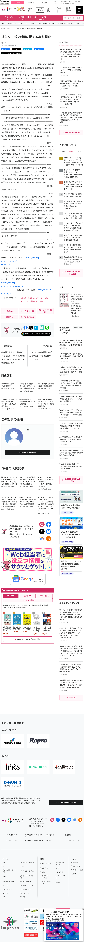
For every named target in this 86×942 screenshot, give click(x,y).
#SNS (30, 298)
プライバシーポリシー (13, 840)
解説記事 (75, 862)
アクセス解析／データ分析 (46, 23)
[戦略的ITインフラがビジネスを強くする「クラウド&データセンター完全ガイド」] (31, 910)
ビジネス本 (27, 596)
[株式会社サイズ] (64, 767)
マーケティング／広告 (15, 23)
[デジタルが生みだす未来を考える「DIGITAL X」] (31, 929)
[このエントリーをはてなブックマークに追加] (36, 328)
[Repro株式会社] (38, 741)
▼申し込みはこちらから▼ (55, 921)
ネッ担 (25, 534)
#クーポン (44, 298)
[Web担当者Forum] (12, 821)
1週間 (71, 152)
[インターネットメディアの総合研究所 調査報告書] (31, 917)
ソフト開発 (60, 1)
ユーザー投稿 (15, 29)
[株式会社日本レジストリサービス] (12, 767)
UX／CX (5, 885)
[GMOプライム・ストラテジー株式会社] (12, 783)
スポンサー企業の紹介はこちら (66, 802)
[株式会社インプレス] (10, 923)
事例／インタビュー (60, 863)
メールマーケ (25, 893)
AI (26, 23)
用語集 (74, 874)
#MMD (23, 298)
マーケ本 (10, 596)
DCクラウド (71, 1)
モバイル (5, 893)
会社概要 (48, 840)
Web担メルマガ (40, 10)
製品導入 (44, 2)
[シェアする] (26, 328)
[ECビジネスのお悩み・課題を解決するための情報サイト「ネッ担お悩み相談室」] (31, 935)
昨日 (63, 152)
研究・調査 (77, 1)
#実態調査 (33, 301)
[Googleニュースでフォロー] (75, 820)
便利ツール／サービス (46, 877)
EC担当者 (31, 2)
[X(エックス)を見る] (63, 820)
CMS (77, 23)
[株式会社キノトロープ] (38, 767)
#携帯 (41, 301)
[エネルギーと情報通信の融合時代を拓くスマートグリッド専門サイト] (31, 923)
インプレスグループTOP (72, 840)
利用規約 (68, 835)
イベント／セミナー (60, 877)
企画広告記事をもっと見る (73, 480)
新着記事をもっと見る (73, 132)
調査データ (45, 868)
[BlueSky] (48, 531)
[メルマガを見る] (52, 820)
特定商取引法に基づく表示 (35, 840)
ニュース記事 (76, 866)
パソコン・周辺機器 (27, 600)
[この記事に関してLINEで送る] (47, 328)
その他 (23, 897)
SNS (32, 23)
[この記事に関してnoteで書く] (42, 327)
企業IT (56, 1)
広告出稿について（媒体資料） (33, 836)
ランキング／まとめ (46, 883)
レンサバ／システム (27, 885)
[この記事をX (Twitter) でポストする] (31, 328)
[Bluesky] (69, 820)
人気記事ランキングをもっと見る (72, 273)
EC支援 (72, 3)
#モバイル (24, 301)
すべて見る (73, 698)
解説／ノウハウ (46, 863)
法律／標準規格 (26, 882)
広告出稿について (68, 10)
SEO (2, 23)
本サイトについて (12, 835)
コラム (43, 872)
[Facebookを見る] (58, 820)
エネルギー (57, 3)
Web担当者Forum (8, 9)
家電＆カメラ (44, 596)
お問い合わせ (50, 835)
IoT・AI (66, 1)
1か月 (79, 152)
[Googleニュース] (42, 538)
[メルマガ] (42, 524)
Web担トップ (5, 29)
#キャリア (36, 298)
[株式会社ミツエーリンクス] (12, 741)
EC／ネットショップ (27, 889)
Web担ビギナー (30, 10)
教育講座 (67, 3)
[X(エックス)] (42, 531)
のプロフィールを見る (27, 452)
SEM (4, 897)
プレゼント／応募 (77, 870)
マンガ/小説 (59, 872)
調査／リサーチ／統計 (27, 877)
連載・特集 (48, 10)
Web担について (59, 10)
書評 (57, 868)
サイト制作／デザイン (65, 23)
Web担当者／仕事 (8, 882)
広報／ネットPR (7, 889)
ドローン (62, 3)
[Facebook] (48, 524)
